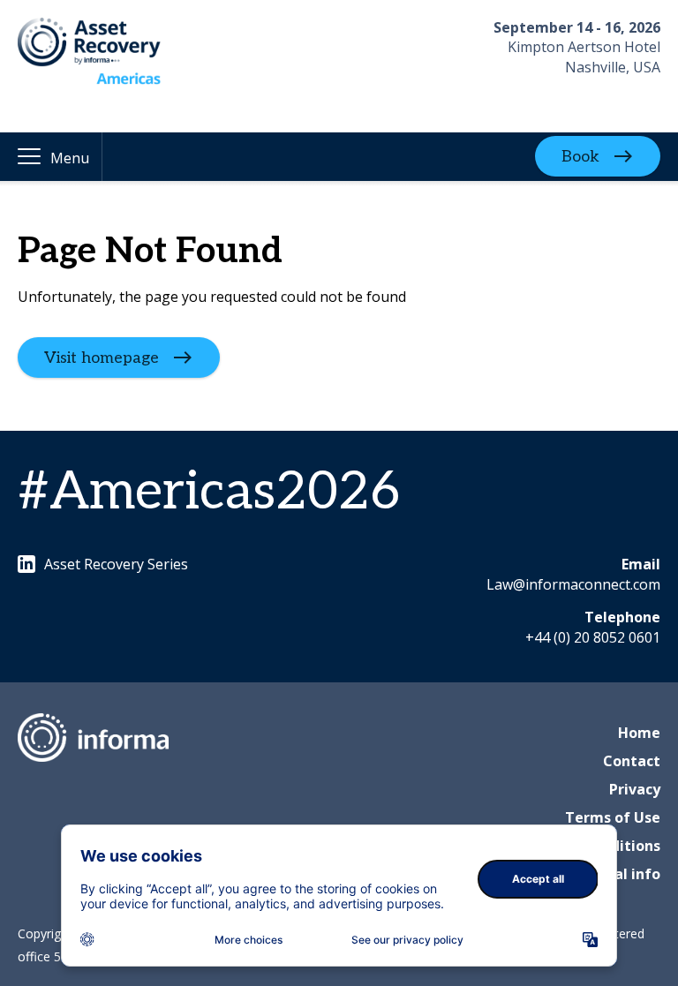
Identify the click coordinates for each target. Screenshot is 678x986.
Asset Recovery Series (116, 564)
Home (639, 732)
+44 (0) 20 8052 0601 (592, 637)
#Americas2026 (209, 492)
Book (580, 156)
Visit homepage (101, 358)
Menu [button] (69, 158)
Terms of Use (612, 817)
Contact (631, 761)
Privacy (634, 789)
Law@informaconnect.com (573, 584)
